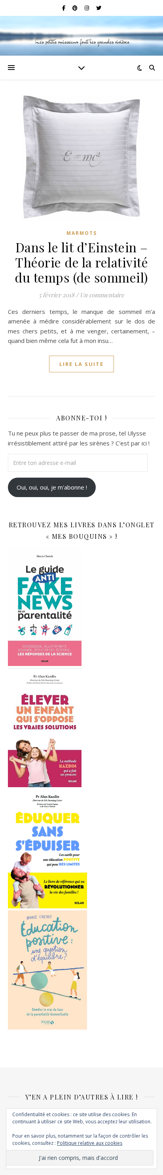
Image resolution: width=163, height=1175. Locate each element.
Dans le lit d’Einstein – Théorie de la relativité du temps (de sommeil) (81, 262)
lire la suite (81, 364)
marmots (81, 233)
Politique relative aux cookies (89, 1143)
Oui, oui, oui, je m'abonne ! (52, 487)
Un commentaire (102, 295)
